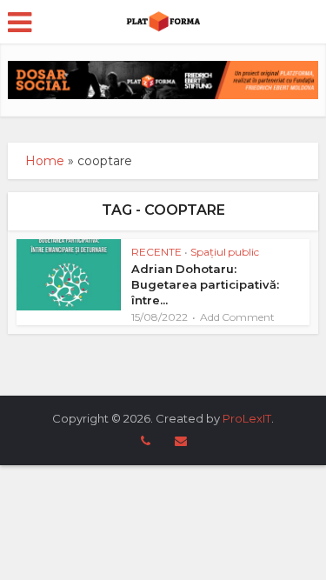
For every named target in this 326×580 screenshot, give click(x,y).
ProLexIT (247, 418)
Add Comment (237, 316)
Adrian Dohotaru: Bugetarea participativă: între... (205, 284)
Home (44, 161)
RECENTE (156, 251)
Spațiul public (224, 251)
